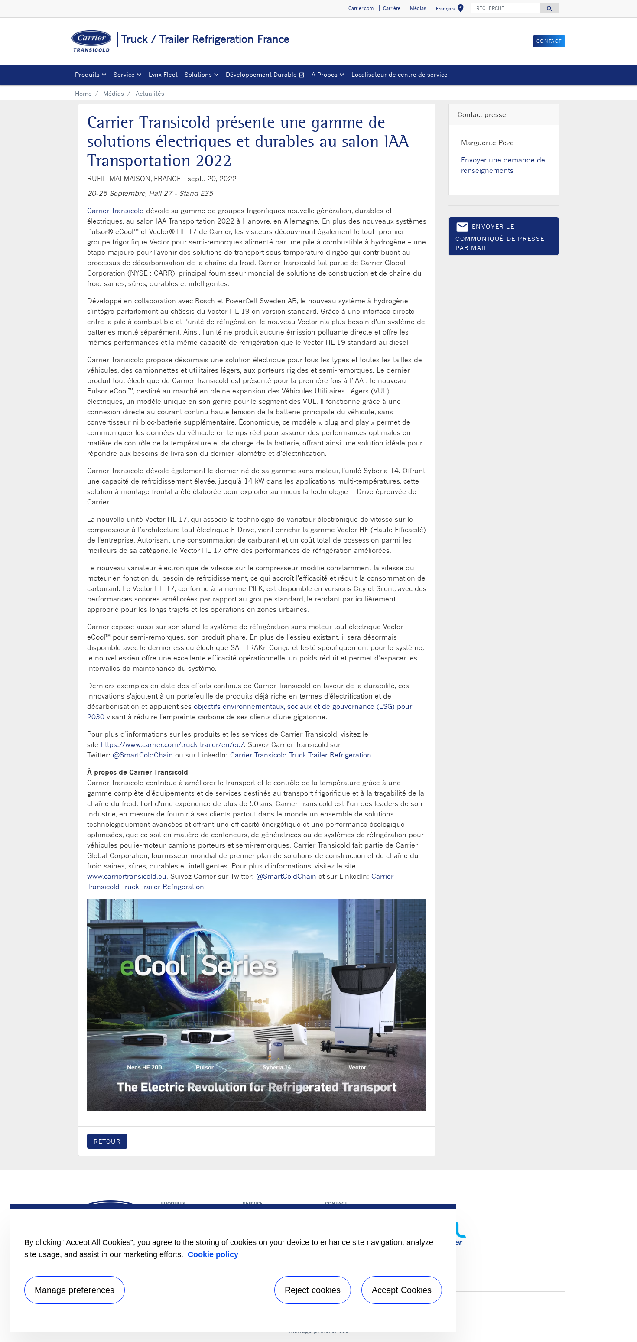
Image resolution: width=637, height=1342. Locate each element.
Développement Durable (267, 76)
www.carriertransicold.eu (126, 876)
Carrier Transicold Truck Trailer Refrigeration (300, 755)
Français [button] (451, 9)
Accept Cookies (402, 1290)
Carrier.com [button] (361, 8)
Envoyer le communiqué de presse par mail (500, 235)
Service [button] (124, 74)
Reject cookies (313, 1290)
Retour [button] (107, 1141)
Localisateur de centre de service (399, 74)
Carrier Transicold (115, 210)
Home (83, 93)
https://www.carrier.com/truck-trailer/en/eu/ (172, 744)
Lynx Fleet (163, 74)
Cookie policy (213, 1254)
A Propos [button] (325, 74)
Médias (113, 93)
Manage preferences (74, 1290)
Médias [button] (418, 8)
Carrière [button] (391, 8)
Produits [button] (87, 74)
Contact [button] (549, 41)
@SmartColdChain (143, 755)
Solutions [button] (198, 74)
